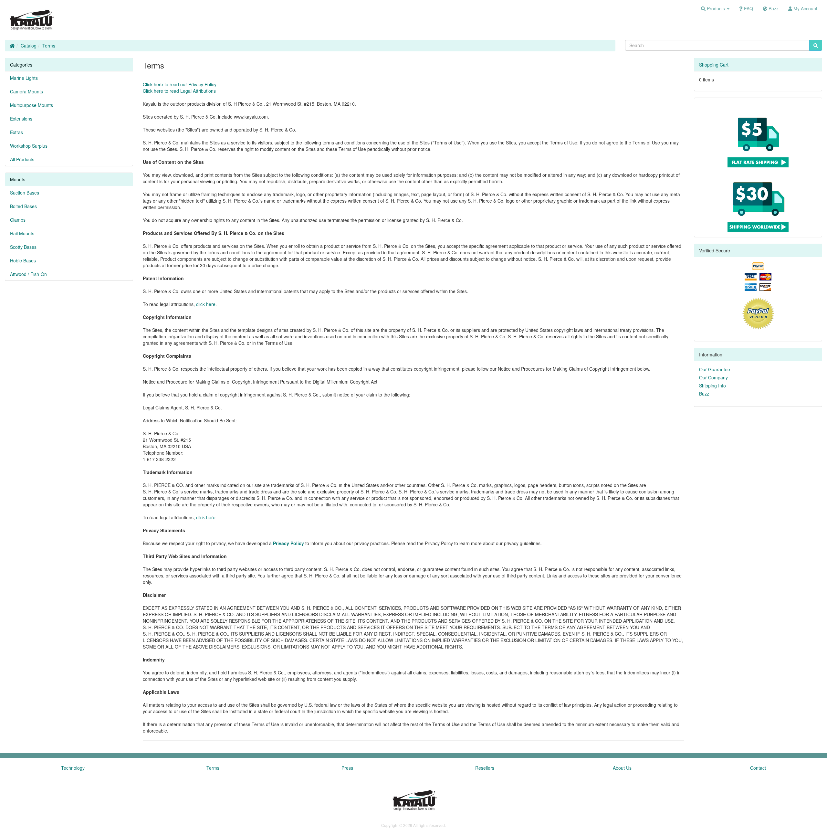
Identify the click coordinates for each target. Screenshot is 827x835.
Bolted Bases (23, 206)
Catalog (29, 45)
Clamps (18, 220)
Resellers (484, 768)
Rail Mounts (22, 233)
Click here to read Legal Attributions (179, 91)
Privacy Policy (288, 543)
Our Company (713, 377)
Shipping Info (712, 385)
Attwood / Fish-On (28, 274)
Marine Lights (24, 78)
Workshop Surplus (28, 146)
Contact (758, 768)
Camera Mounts (26, 91)
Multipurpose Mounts (31, 105)
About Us (622, 768)
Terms (48, 45)
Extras (16, 132)
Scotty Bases (23, 247)
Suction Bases (24, 192)
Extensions (21, 118)
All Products (22, 159)
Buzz (704, 393)
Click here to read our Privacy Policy (179, 84)
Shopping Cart (713, 64)
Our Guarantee (714, 369)
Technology (73, 768)
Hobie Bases (23, 260)
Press (347, 768)
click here (205, 304)
